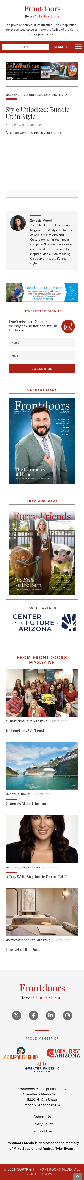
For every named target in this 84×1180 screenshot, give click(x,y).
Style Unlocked (32, 95)
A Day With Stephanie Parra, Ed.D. (37, 877)
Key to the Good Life (20, 940)
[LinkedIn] (50, 1015)
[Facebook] (33, 1015)
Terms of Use (42, 1131)
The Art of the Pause (24, 950)
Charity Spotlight (19, 721)
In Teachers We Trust (25, 731)
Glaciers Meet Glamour (27, 804)
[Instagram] (67, 1015)
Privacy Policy (42, 1123)
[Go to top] (77, 1176)
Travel (25, 794)
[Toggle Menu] (78, 46)
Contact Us (42, 1116)
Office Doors (30, 867)
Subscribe (42, 368)
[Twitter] (16, 1015)
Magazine (12, 95)
